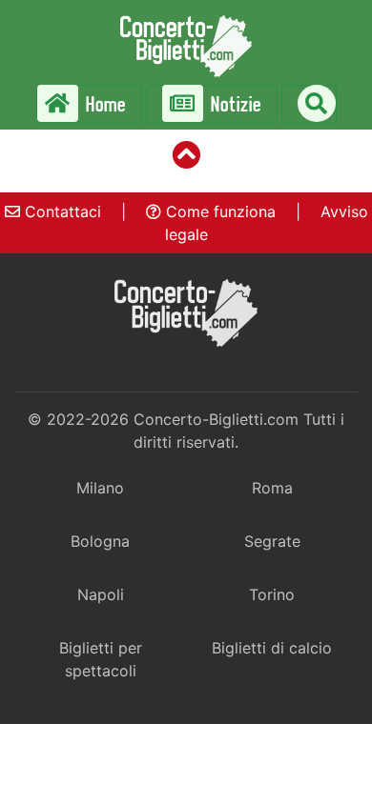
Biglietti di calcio (272, 647)
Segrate (272, 541)
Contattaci (60, 211)
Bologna (100, 541)
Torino (272, 594)
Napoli (100, 594)
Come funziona (218, 211)
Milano (100, 487)
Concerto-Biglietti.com (216, 419)
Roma (272, 487)
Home (104, 104)
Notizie (234, 104)
